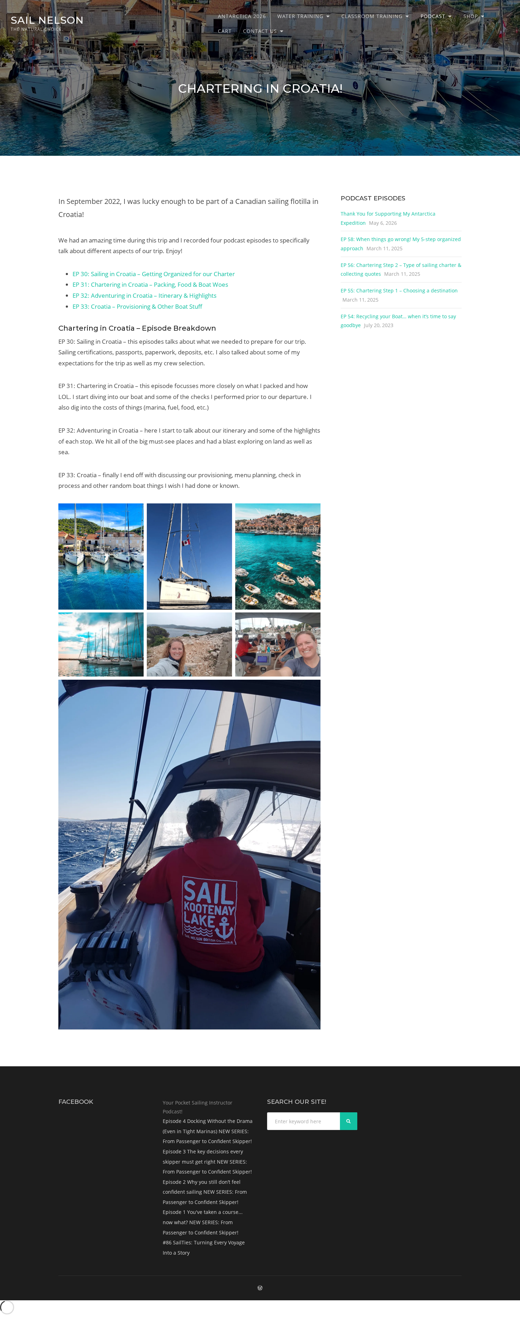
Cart (225, 31)
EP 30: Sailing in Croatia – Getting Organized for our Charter (154, 274)
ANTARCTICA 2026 (242, 16)
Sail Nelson (47, 20)
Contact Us (260, 31)
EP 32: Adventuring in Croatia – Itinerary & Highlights (144, 295)
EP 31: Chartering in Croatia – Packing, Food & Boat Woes (150, 284)
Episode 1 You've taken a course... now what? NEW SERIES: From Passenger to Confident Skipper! (203, 1222)
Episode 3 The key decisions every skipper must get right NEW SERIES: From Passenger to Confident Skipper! (207, 1161)
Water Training (300, 16)
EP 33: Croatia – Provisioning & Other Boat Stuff (137, 306)
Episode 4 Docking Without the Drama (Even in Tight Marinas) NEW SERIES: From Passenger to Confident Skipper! (208, 1131)
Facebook (75, 1101)
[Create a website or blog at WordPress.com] (260, 1288)
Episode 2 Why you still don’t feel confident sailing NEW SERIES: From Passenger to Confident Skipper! (205, 1192)
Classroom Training (372, 16)
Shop (470, 16)
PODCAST (433, 16)
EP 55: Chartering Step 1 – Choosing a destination (399, 290)
